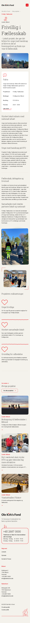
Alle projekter (15, 11)
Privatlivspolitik (6, 607)
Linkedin (4, 552)
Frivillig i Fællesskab (7, 14)
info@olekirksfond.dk (7, 578)
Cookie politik (5, 610)
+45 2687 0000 (12, 531)
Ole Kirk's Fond (6, 11)
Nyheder (4, 555)
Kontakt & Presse (6, 559)
